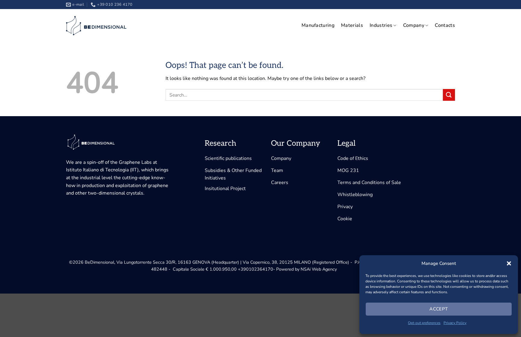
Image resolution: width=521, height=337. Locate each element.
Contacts (445, 25)
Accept (438, 309)
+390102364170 (255, 269)
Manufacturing (318, 25)
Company (413, 25)
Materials (352, 25)
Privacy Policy (455, 322)
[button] (509, 263)
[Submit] (449, 95)
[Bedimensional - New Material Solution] (96, 25)
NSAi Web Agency (319, 269)
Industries (381, 25)
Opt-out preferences (424, 322)
